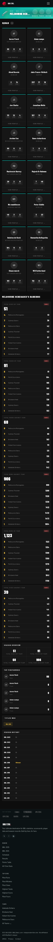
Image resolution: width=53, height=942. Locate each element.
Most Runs (6, 878)
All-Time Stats (7, 866)
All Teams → (6, 923)
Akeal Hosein (14, 72)
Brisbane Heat (13, 348)
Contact (18, 939)
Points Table (6, 862)
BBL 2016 (7, 772)
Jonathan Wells (39, 105)
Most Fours (6, 896)
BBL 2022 (7, 742)
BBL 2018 (8, 724)
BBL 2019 (7, 757)
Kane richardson (39, 138)
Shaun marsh (14, 271)
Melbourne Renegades (16, 315)
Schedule (5, 855)
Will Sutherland (39, 271)
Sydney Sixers (13, 320)
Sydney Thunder (14, 331)
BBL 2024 (5, 851)
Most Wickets (7, 881)
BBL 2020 (7, 752)
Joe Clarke (14, 105)
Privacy (10, 939)
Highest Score (7, 893)
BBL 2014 (7, 783)
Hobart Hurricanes (14, 343)
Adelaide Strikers (14, 354)
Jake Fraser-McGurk (39, 72)
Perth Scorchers (14, 337)
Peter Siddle (39, 204)
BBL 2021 (7, 747)
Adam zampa (39, 39)
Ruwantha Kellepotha (39, 237)
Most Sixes (6, 885)
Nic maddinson (14, 204)
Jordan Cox (14, 138)
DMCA (4, 939)
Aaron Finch (14, 39)
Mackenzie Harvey (14, 171)
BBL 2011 (6, 798)
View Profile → (14, 57)
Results (5, 858)
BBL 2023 (7, 737)
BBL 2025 (5, 847)
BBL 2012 (7, 793)
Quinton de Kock (14, 237)
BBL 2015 (7, 778)
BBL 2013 (7, 788)
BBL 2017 (7, 767)
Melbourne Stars (14, 326)
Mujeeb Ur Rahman (39, 171)
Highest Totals (7, 889)
